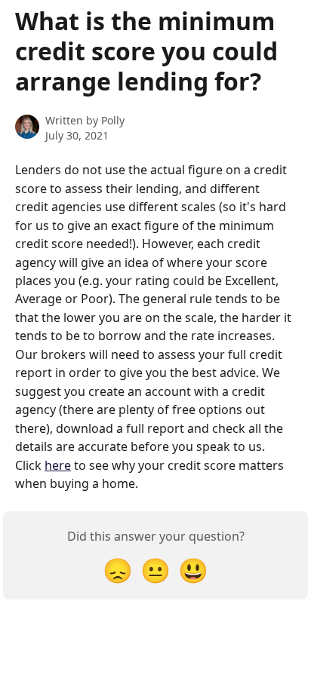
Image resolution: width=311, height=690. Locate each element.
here (58, 465)
